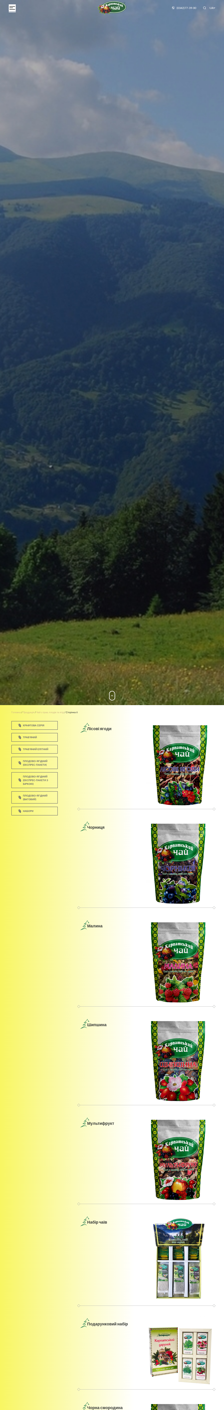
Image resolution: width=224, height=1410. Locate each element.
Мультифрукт (100, 1123)
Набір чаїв (97, 1222)
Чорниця (95, 827)
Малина (95, 925)
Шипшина (97, 1024)
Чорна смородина (105, 1407)
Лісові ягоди (99, 728)
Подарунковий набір (107, 1323)
